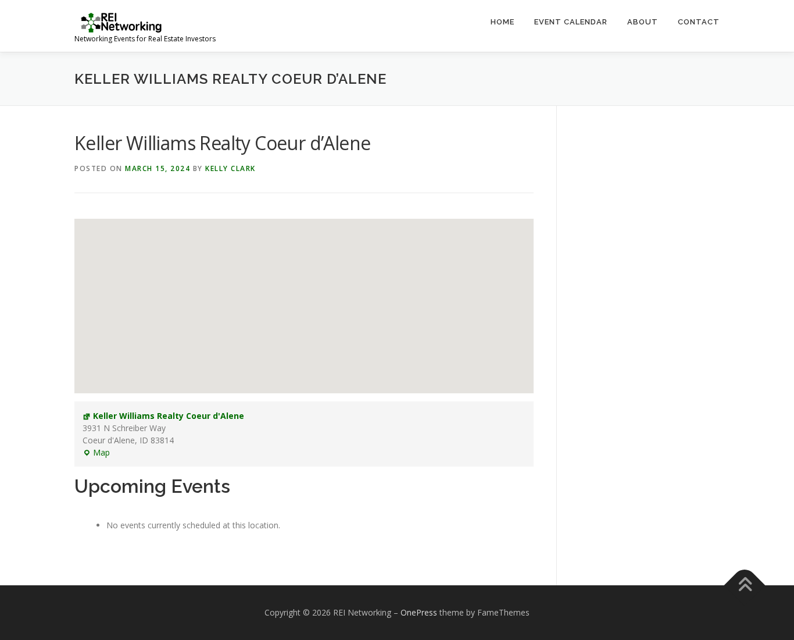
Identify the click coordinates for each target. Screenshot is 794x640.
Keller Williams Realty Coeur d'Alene (168, 415)
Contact (699, 21)
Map (96, 452)
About (642, 21)
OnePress (418, 612)
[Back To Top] (745, 585)
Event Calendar (570, 21)
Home (502, 21)
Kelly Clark (230, 168)
